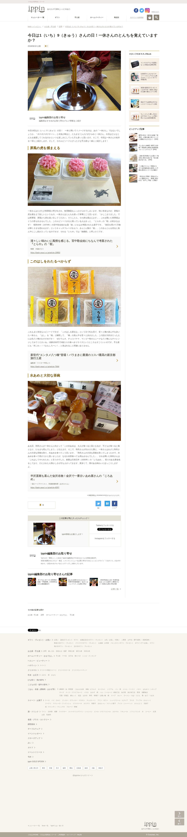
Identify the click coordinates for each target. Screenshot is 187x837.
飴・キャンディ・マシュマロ (55, 707)
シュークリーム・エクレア (119, 700)
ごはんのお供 (79, 689)
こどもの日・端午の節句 (37, 685)
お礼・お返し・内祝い (112, 640)
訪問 (42, 615)
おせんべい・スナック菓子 (107, 703)
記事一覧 (115, 589)
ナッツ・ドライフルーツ (74, 692)
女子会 (70, 656)
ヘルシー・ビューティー (37, 661)
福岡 (64, 768)
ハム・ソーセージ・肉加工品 (110, 692)
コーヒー (148, 711)
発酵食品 (145, 692)
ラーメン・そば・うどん (132, 695)
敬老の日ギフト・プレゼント (64, 643)
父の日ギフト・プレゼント (83, 646)
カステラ (87, 703)
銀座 (86, 768)
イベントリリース (35, 752)
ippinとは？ (155, 11)
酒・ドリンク (33, 712)
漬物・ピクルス (91, 689)
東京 (43, 768)
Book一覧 (45, 825)
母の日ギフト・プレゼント (63, 646)
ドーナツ (48, 703)
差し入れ (51, 651)
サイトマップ (71, 834)
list (98, 508)
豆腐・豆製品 (63, 695)
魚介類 (123, 692)
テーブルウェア (34, 729)
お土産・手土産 (33, 615)
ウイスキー (63, 711)
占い (29, 743)
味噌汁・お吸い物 (100, 695)
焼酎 (55, 711)
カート (149, 17)
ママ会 (64, 656)
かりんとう (138, 703)
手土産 (72, 615)
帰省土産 (71, 651)
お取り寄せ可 (33, 768)
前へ (179, 821)
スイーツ (43, 665)
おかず (92, 692)
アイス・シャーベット (125, 703)
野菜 (138, 692)
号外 (29, 757)
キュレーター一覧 (34, 825)
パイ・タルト (56, 700)
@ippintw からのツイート (83, 775)
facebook (136, 10)
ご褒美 (123, 640)
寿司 (90, 695)
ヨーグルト (101, 689)
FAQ (78, 834)
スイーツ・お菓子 (35, 700)
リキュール (124, 711)
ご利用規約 (61, 834)
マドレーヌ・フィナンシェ (62, 703)
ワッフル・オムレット (143, 700)
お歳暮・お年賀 (103, 643)
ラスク (132, 700)
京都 (50, 768)
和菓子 (93, 703)
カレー (119, 695)
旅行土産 (79, 651)
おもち (53, 675)
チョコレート (91, 700)
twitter (141, 10)
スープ (113, 695)
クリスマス (32, 670)
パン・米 (118, 689)
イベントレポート (35, 734)
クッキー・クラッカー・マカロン (73, 700)
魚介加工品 (131, 692)
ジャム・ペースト (129, 689)
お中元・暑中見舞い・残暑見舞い (139, 640)
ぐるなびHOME (33, 834)
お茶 (43, 715)
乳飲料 (48, 715)
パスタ (86, 692)
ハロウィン (32, 665)
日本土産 (87, 651)
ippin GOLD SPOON (36, 761)
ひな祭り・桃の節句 (36, 680)
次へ (179, 814)
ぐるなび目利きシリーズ (48, 834)
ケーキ (47, 700)
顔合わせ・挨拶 (61, 651)
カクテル (116, 711)
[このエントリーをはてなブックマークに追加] (107, 503)
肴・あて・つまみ (148, 695)
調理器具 (31, 724)
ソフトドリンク (135, 711)
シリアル (110, 689)
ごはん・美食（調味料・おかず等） (42, 689)
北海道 (78, 768)
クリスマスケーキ (64, 670)
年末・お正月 (33, 675)
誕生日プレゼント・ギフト (69, 640)
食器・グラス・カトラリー (38, 720)
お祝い (56, 640)
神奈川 (100, 768)
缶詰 (79, 695)
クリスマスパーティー (79, 670)
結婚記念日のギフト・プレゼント (91, 640)
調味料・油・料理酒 (66, 689)
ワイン (44, 711)
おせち (44, 675)
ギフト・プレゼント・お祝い (39, 640)
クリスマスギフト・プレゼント (86, 643)
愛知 (71, 768)
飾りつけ (78, 656)
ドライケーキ (77, 703)
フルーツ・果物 (72, 707)
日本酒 (50, 711)
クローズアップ (34, 738)
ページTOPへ (179, 830)
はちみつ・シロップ (149, 689)
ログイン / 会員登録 (136, 17)
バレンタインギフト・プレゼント (122, 643)
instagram (147, 10)
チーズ (61, 692)
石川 (57, 768)
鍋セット (73, 695)
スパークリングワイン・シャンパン (80, 711)
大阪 (93, 768)
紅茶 (154, 711)
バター (139, 689)
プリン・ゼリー (102, 700)
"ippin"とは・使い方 (57, 825)
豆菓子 (146, 703)
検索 (156, 17)
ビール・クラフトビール (102, 711)
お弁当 (85, 695)
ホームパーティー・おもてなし (56, 615)
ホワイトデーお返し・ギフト (145, 643)
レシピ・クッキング (89, 656)
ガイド (30, 747)
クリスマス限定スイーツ (48, 670)
